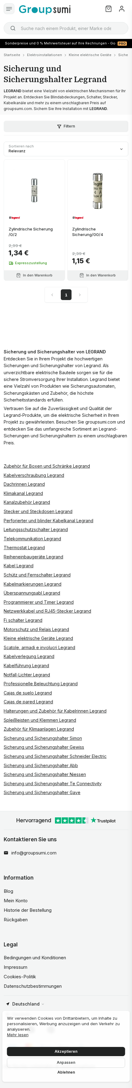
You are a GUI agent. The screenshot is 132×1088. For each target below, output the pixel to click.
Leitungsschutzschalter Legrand (36, 529)
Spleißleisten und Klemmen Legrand (40, 720)
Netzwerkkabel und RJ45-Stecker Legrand (47, 611)
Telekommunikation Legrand (32, 538)
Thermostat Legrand (24, 547)
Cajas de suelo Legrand (28, 692)
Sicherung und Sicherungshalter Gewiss (44, 747)
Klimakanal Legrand (23, 493)
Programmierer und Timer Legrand (39, 602)
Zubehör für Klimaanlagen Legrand (39, 729)
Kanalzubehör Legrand (27, 502)
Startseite (12, 55)
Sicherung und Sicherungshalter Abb (41, 765)
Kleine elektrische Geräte (90, 55)
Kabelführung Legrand (26, 665)
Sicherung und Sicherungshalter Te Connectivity (53, 783)
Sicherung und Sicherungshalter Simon (43, 738)
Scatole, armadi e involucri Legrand (39, 647)
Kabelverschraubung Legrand (34, 475)
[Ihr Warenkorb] (108, 8)
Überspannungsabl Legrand (32, 592)
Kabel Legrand (18, 565)
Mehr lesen (18, 1034)
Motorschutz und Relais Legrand (36, 629)
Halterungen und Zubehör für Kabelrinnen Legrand (55, 710)
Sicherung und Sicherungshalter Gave (42, 792)
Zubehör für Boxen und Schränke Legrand (47, 466)
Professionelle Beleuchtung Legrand (41, 683)
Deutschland (26, 1003)
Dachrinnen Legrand (24, 484)
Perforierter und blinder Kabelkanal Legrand (48, 520)
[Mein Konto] (121, 8)
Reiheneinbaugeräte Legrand (33, 556)
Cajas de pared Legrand (28, 701)
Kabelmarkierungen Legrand (32, 584)
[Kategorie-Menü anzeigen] (9, 8)
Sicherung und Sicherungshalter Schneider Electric (55, 756)
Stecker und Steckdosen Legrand (38, 511)
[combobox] (66, 28)
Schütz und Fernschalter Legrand (37, 574)
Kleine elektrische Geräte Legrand (38, 638)
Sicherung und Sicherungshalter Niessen (45, 774)
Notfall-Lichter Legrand (27, 674)
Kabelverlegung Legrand (29, 656)
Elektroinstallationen (44, 55)
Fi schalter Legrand (23, 620)
